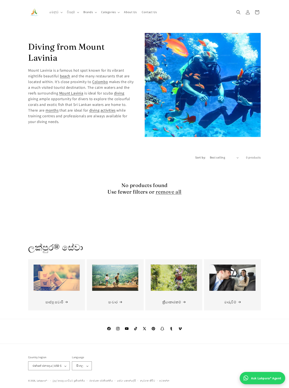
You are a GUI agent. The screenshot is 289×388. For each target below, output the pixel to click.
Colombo (100, 81)
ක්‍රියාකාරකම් (171, 302)
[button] (56, 12)
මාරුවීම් (230, 302)
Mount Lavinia (71, 93)
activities (108, 110)
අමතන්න (164, 380)
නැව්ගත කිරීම (147, 380)
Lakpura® (42, 380)
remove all (169, 192)
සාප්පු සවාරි (54, 302)
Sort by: (200, 157)
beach (65, 76)
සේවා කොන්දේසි (126, 380)
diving (119, 93)
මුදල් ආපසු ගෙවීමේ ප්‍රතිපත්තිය (68, 380)
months (52, 110)
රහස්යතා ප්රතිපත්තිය (101, 380)
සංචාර (113, 302)
